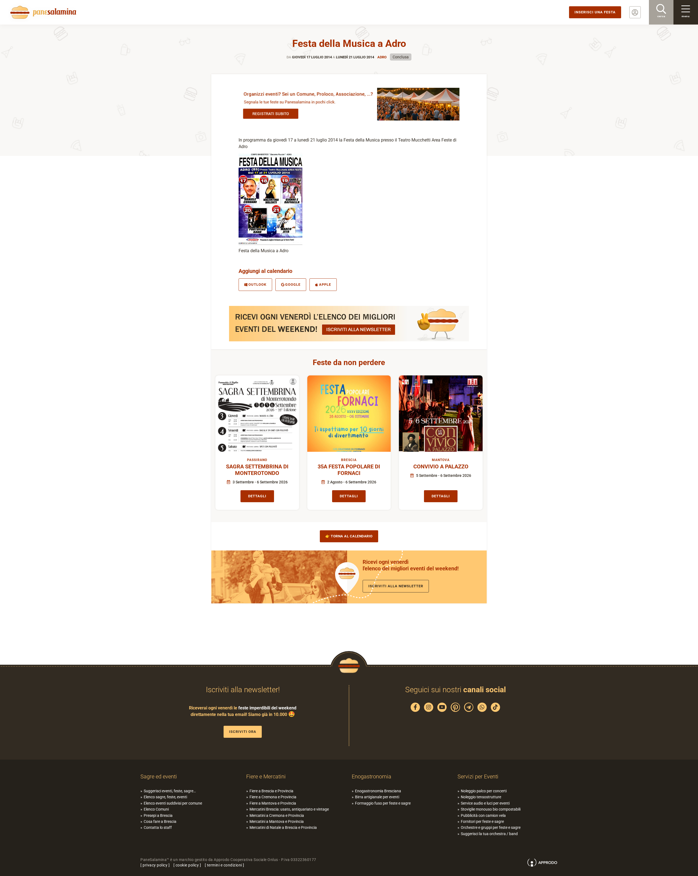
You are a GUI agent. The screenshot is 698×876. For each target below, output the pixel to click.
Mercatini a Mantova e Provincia (276, 821)
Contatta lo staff (158, 827)
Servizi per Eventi (478, 776)
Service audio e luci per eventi (485, 803)
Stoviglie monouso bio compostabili (491, 809)
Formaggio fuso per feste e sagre (383, 803)
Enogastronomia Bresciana (378, 791)
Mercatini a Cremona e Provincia (276, 815)
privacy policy (155, 865)
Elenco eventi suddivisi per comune (173, 803)
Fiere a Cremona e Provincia (272, 797)
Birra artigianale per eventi (377, 797)
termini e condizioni (224, 865)
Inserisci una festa (595, 12)
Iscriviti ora (242, 732)
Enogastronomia (371, 776)
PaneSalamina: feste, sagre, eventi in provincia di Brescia (42, 12)
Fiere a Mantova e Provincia (272, 803)
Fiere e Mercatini (266, 776)
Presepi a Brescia (158, 815)
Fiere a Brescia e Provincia (271, 791)
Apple (325, 284)
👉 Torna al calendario (349, 536)
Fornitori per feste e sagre (482, 821)
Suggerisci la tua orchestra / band (489, 834)
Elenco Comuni (156, 809)
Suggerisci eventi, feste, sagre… (170, 791)
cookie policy (187, 865)
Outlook (257, 284)
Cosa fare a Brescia (160, 821)
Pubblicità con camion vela (483, 815)
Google (292, 284)
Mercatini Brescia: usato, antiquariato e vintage (289, 809)
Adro (382, 57)
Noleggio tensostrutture (481, 797)
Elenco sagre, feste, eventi (165, 797)
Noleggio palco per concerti (484, 791)
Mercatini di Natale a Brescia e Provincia (283, 827)
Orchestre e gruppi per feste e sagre (491, 827)
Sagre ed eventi (158, 776)
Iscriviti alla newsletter (395, 586)
